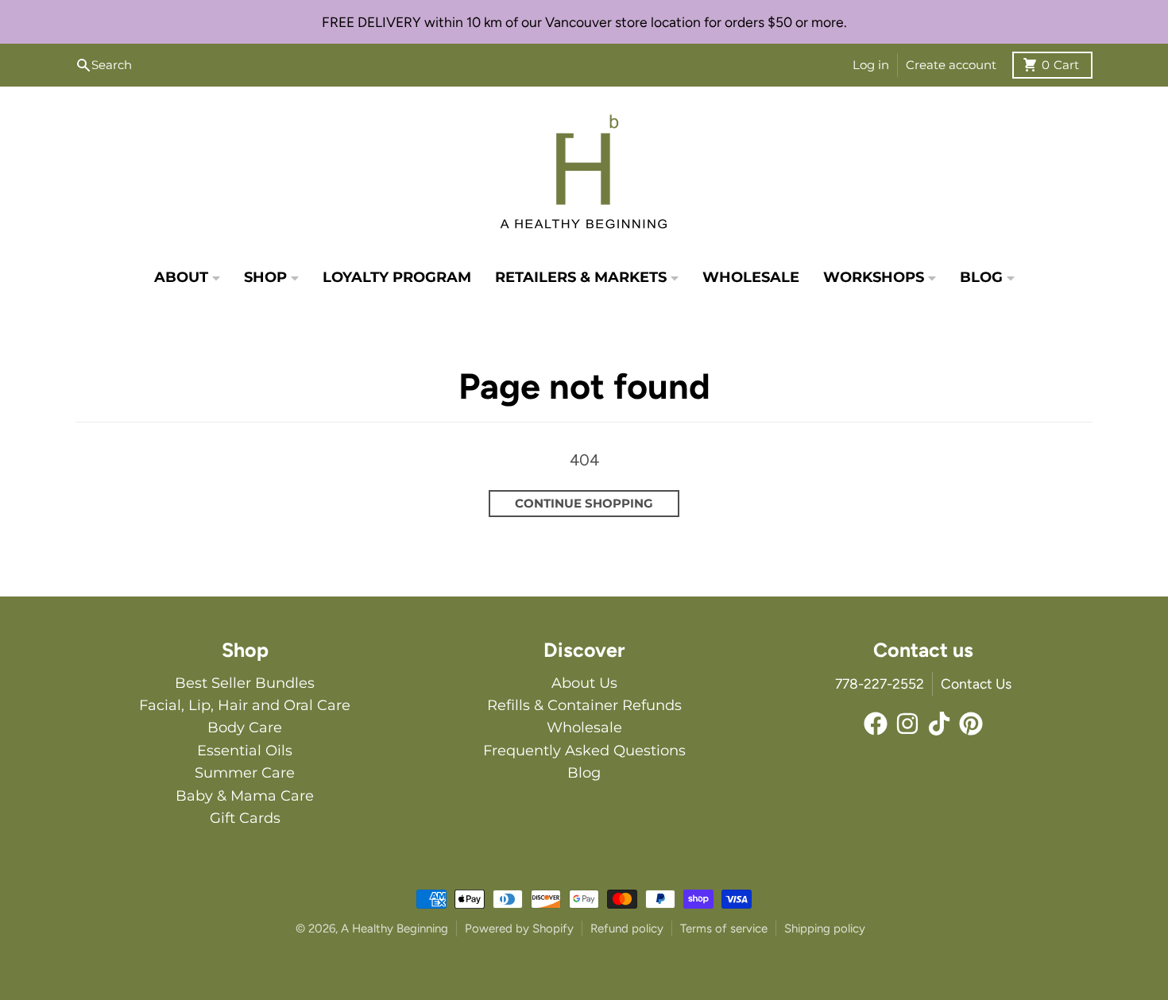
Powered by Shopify (519, 928)
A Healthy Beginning (394, 928)
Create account (951, 64)
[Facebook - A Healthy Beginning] (876, 724)
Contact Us (976, 683)
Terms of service (724, 928)
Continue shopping (584, 503)
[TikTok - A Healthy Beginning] (939, 724)
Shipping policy (824, 928)
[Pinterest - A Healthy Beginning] (971, 724)
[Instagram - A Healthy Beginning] (907, 724)
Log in (871, 64)
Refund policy (626, 928)
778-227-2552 (879, 683)
